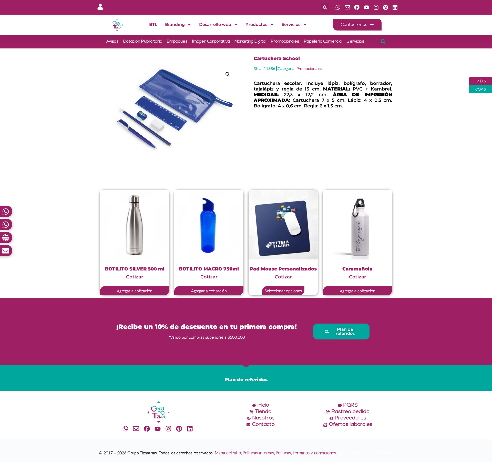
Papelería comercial (323, 41)
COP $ (477, 88)
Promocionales (285, 41)
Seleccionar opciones (283, 290)
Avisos (112, 41)
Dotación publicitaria (142, 41)
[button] (325, 7)
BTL (153, 24)
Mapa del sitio (228, 452)
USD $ (477, 80)
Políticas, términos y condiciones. (306, 452)
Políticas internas (258, 452)
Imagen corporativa (211, 41)
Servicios (291, 24)
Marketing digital (250, 41)
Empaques (177, 41)
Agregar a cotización (134, 290)
